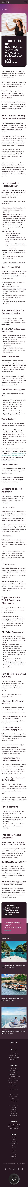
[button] (25, 2)
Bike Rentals (14, 1085)
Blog (14, 1139)
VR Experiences (14, 1089)
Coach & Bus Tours (14, 1078)
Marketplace (14, 1141)
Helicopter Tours (14, 1094)
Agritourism (14, 1111)
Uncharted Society (14, 1083)
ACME (14, 1158)
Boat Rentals (14, 1068)
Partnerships (14, 1154)
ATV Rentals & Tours (14, 1096)
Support (14, 1137)
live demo (7, 930)
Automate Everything (14, 1055)
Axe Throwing (14, 1103)
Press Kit (14, 1152)
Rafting (14, 1107)
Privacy (14, 1145)
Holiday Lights (14, 1109)
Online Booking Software (14, 1124)
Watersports (14, 1072)
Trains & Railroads (14, 1113)
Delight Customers (14, 1057)
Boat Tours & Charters (14, 1070)
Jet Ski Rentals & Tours (14, 1076)
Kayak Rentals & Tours (14, 1074)
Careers (14, 1150)
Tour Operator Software (14, 1126)
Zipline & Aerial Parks (14, 1105)
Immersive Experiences (14, 1087)
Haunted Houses (14, 1115)
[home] (5, 2)
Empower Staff (14, 1059)
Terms (13, 1148)
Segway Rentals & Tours (14, 1080)
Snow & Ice (14, 1101)
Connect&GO (14, 1156)
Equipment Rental (14, 1128)
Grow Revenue (14, 1053)
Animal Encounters (14, 1099)
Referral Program (14, 1143)
